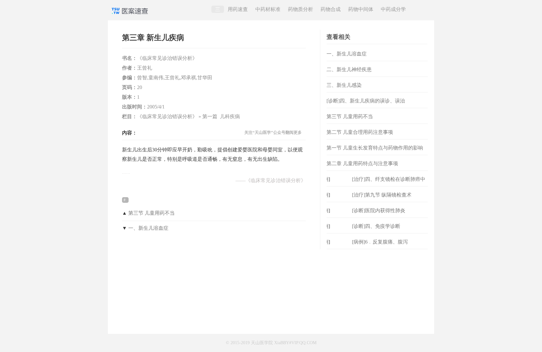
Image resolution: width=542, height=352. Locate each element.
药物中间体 (360, 9)
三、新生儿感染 (344, 85)
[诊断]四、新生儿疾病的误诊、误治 (366, 100)
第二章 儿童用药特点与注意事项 (362, 163)
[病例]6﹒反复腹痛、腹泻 (380, 241)
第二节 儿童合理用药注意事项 (360, 132)
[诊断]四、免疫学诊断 (376, 226)
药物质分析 (300, 9)
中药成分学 (393, 9)
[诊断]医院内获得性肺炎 (378, 210)
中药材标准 (267, 9)
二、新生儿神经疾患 (349, 69)
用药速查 (238, 9)
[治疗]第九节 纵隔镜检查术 (382, 194)
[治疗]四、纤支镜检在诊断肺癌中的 (388, 184)
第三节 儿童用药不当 (151, 213)
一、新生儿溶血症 (148, 228)
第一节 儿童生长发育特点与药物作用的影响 (375, 147)
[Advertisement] (377, 288)
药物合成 (331, 9)
